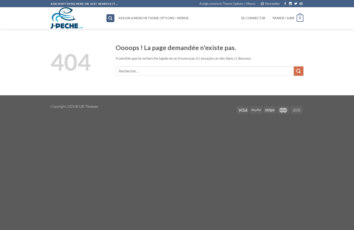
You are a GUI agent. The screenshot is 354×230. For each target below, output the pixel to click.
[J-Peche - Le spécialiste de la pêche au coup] (75, 18)
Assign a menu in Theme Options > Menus (227, 4)
